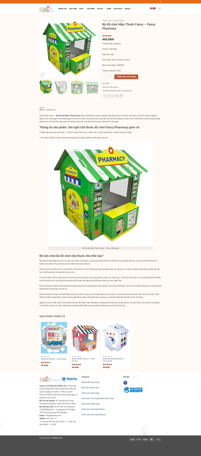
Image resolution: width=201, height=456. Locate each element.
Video (109, 9)
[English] (151, 8)
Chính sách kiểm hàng (90, 404)
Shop (81, 9)
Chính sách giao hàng (90, 393)
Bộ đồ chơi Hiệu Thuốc (113, 91)
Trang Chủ (62, 9)
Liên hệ (127, 9)
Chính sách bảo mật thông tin (93, 414)
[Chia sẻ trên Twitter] (109, 96)
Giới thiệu (73, 9)
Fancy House (119, 21)
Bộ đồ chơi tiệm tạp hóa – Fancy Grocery (83, 360)
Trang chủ (106, 21)
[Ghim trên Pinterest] (117, 96)
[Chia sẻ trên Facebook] (104, 96)
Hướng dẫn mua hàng (90, 382)
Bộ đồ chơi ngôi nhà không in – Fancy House (114, 360)
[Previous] (43, 48)
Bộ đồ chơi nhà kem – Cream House (53, 359)
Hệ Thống (91, 9)
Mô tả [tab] (41, 110)
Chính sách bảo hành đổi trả (93, 409)
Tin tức (100, 9)
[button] (159, 9)
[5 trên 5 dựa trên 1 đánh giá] (132, 36)
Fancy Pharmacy (126, 91)
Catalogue (117, 9)
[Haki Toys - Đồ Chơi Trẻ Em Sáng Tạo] (46, 8)
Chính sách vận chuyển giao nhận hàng (97, 398)
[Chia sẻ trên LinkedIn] (121, 96)
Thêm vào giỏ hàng (126, 77)
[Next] (95, 48)
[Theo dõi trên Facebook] (160, 2)
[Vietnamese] (154, 8)
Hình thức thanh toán (90, 387)
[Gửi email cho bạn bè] (113, 96)
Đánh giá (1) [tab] (51, 110)
